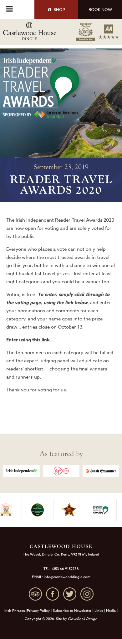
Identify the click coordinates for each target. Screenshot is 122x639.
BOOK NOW (100, 9)
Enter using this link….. (31, 339)
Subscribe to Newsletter (72, 610)
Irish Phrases (14, 610)
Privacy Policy (38, 610)
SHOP (59, 9)
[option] (21, 471)
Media (111, 610)
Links (98, 610)
